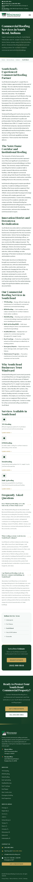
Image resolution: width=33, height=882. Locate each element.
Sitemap (25, 878)
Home (3, 60)
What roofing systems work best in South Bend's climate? (15, 537)
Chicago (4, 86)
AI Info (20, 878)
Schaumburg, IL (6, 820)
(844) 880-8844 (16, 665)
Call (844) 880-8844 (16, 715)
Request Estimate (16, 660)
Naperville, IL (5, 811)
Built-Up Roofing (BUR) (11, 324)
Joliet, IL (4, 817)
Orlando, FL (5, 829)
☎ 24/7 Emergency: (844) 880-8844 (11, 3)
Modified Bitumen (7, 783)
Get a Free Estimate (16, 709)
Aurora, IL (4, 814)
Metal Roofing (8, 317)
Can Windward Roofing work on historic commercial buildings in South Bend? (15, 575)
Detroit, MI (5, 835)
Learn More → (7, 432)
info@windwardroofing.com (12, 854)
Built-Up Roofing (8, 480)
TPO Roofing (8, 302)
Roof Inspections (6, 798)
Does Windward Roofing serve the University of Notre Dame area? (15, 505)
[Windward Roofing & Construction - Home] (11, 15)
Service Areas (10, 60)
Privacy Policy (5, 878)
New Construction (7, 792)
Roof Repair (5, 789)
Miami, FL (4, 826)
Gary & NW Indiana (11, 632)
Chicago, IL (5, 808)
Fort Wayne (9, 624)
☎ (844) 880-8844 (6, 1)
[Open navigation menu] (29, 15)
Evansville (9, 636)
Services (5, 767)
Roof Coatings (6, 786)
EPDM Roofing (8, 309)
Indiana (18, 60)
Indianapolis (9, 620)
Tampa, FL (5, 823)
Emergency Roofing (7, 795)
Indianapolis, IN (6, 838)
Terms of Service (14, 878)
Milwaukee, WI (6, 832)
